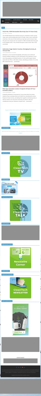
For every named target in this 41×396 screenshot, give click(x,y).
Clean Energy (7, 19)
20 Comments (14, 52)
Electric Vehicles (16, 19)
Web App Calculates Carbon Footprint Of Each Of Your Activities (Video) (19, 89)
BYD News (25, 19)
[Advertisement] (22, 9)
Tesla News (31, 19)
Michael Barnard (8, 52)
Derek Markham (8, 92)
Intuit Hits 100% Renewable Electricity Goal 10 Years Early (20, 31)
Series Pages (14, 22)
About (21, 22)
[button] (11, 20)
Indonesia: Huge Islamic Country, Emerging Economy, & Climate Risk (19, 49)
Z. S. (6, 33)
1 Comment (13, 92)
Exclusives (7, 22)
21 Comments (10, 33)
